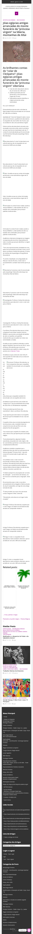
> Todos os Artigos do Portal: (10, 837)
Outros (4, 920)
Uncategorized (21, 20)
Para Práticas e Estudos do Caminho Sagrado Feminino (15, 632)
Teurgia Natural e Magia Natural (11, 750)
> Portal (5, 716)
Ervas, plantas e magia (10, 615)
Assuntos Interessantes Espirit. (10, 777)
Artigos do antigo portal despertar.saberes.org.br (10, 665)
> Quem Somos (7, 800)
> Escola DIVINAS (7, 789)
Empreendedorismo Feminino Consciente (13, 767)
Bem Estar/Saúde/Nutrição (9, 736)
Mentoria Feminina (7, 769)
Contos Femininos (7, 725)
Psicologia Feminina (8, 758)
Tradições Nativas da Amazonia (13, 671)
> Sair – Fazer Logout (8, 859)
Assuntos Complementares (10, 667)
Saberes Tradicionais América (10, 669)
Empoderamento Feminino (9, 761)
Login (4, 856)
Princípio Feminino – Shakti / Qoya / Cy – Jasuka (15, 728)
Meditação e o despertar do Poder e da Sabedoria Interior (15, 637)
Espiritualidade (7, 628)
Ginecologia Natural (8, 735)
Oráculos (5, 745)
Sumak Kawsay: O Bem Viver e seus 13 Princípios (15, 700)
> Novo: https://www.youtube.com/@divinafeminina (16, 821)
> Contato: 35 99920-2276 (9, 797)
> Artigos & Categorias (9, 719)
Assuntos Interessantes (9, 925)
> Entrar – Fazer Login (8, 854)
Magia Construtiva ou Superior (11, 630)
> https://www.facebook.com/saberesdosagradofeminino (16, 809)
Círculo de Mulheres (8, 775)
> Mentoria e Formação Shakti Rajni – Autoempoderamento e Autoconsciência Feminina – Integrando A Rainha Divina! (16, 793)
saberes (16, 673)
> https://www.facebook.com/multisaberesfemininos (16, 814)
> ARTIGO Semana (7, 787)
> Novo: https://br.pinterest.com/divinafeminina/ (15, 826)
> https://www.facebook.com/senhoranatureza (15, 823)
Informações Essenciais (18, 628)
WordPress (12, 929)
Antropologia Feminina (9, 20)
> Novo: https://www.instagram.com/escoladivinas (15, 829)
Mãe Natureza (6, 755)
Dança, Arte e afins (8, 772)
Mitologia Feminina (8, 722)
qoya (15, 38)
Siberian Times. (15, 351)
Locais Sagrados (7, 753)
